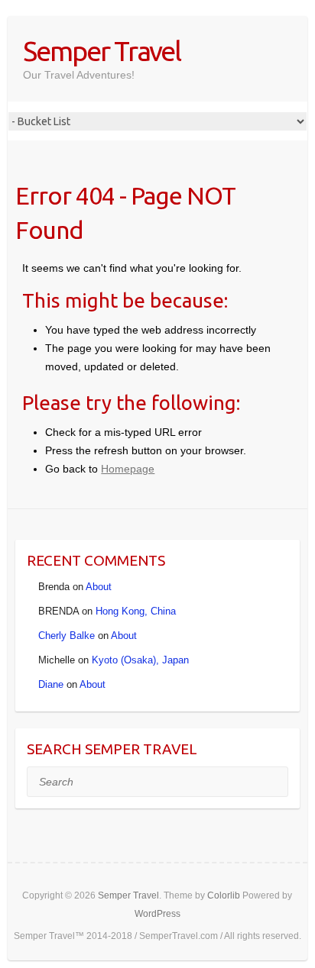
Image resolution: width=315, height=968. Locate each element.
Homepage (127, 469)
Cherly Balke (66, 635)
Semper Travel (101, 50)
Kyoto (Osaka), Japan (140, 660)
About (99, 586)
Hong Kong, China (136, 611)
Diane (50, 684)
